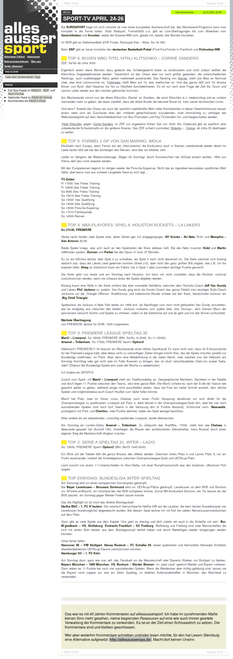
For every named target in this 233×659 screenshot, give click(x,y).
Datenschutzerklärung (16, 61)
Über (36, 61)
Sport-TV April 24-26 (93, 18)
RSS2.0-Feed (37, 101)
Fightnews (114, 82)
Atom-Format (16, 94)
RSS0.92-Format (41, 97)
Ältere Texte (71, 3)
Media (66, 12)
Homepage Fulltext (14, 56)
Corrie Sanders (103, 124)
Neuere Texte (215, 3)
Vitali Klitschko (72, 124)
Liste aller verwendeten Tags (23, 77)
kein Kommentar (185, 12)
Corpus (190, 128)
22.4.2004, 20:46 (212, 12)
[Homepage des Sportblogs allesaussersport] (30, 27)
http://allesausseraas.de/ (130, 639)
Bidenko (176, 128)
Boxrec (182, 78)
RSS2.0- (36, 90)
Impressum (33, 56)
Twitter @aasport (13, 66)
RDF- (46, 90)
